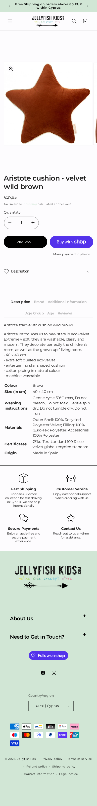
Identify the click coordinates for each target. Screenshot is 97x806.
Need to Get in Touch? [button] (37, 637)
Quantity (12, 212)
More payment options (71, 254)
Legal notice (68, 774)
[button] (9, 21)
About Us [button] (21, 618)
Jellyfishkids (26, 759)
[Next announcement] (87, 5)
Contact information (39, 774)
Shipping (30, 204)
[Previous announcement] (9, 5)
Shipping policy (64, 766)
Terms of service (79, 759)
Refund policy (36, 766)
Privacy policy (52, 759)
